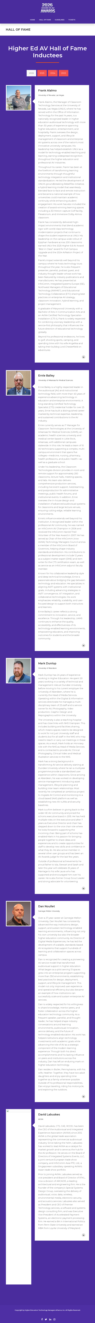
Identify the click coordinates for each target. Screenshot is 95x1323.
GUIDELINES (59, 20)
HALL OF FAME (45, 20)
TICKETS (71, 20)
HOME (32, 20)
